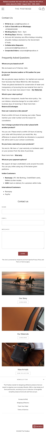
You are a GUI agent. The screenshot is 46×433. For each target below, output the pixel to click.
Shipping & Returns (23, 402)
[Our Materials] (23, 319)
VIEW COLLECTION (23, 373)
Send (23, 253)
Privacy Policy (37, 259)
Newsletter (22, 379)
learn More (23, 302)
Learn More (23, 337)
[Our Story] (23, 283)
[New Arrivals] (23, 354)
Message (6, 229)
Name (4, 207)
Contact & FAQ (23, 399)
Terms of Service (21, 262)
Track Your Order (23, 406)
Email (4, 218)
